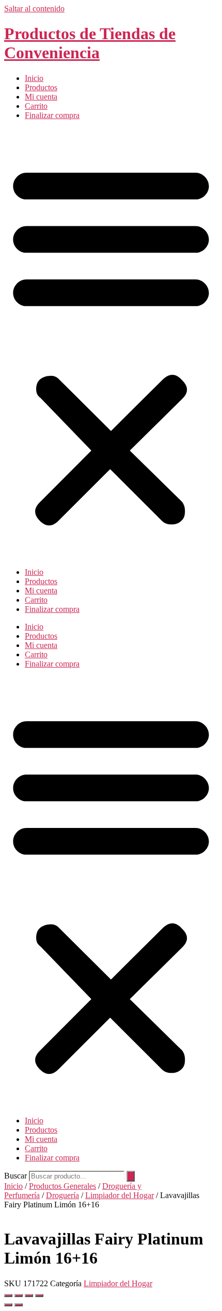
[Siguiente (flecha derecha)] (18, 1304)
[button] (111, 343)
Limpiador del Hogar (119, 1195)
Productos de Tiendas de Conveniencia (90, 43)
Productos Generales (62, 1186)
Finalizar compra (52, 115)
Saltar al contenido (34, 8)
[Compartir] (29, 1295)
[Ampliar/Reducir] (8, 1295)
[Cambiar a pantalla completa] (18, 1295)
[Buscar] (130, 1176)
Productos (41, 87)
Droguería (62, 1195)
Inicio (34, 78)
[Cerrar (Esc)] (39, 1295)
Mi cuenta (41, 96)
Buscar (15, 1175)
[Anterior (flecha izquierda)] (8, 1304)
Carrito (36, 106)
